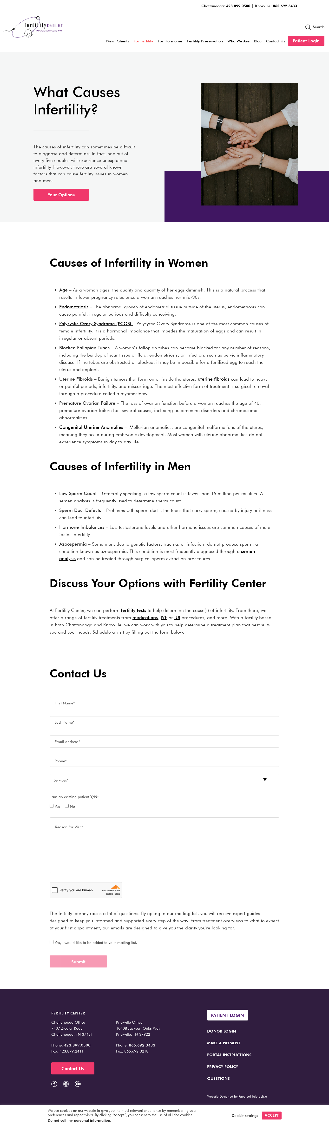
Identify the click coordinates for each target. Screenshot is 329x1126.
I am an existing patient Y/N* (74, 797)
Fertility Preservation (205, 41)
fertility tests (133, 610)
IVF (164, 617)
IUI (177, 617)
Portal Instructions (229, 1055)
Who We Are (238, 41)
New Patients (117, 41)
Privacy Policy (222, 1066)
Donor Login (221, 1031)
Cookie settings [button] (245, 1115)
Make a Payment (223, 1043)
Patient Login (306, 40)
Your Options (61, 194)
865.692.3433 (285, 6)
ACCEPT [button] (272, 1115)
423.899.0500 (238, 6)
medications (145, 617)
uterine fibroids (214, 379)
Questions (218, 1078)
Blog (258, 41)
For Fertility (143, 41)
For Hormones (170, 41)
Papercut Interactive (252, 1096)
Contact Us (275, 41)
